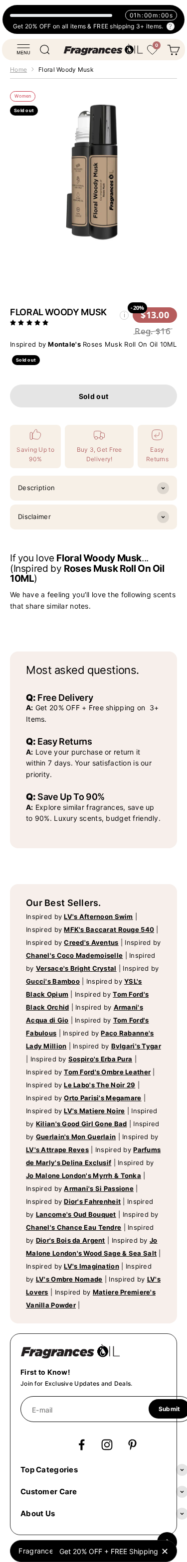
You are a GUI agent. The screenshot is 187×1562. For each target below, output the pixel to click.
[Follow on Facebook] (81, 1444)
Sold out (93, 396)
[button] (30, 322)
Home (18, 69)
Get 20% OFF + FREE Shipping (108, 1551)
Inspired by (79, 916)
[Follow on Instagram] (107, 1444)
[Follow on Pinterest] (132, 1444)
